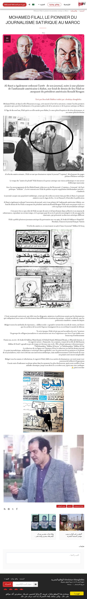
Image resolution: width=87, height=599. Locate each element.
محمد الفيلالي (61, 506)
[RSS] (5, 509)
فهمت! (77, 593)
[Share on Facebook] (17, 509)
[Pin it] (9, 509)
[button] (29, 4)
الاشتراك (8, 584)
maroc (70, 506)
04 (64, 518)
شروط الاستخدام (79, 584)
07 (35, 518)
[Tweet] (13, 509)
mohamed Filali (78, 506)
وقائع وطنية (74, 11)
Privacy (69, 584)
